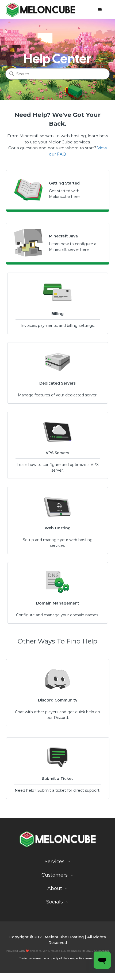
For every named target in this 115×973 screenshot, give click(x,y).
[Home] (40, 9)
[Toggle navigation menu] (99, 9)
